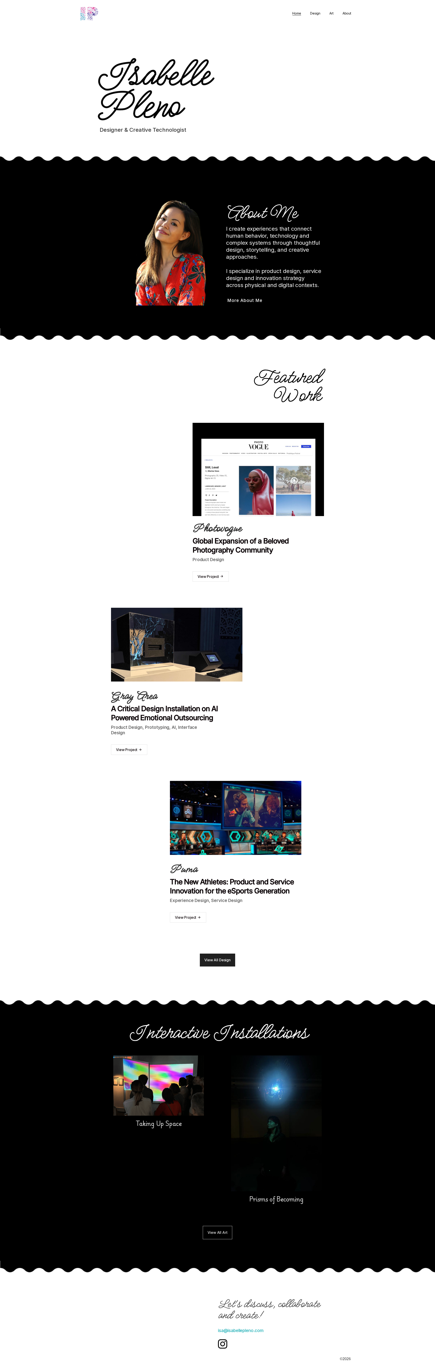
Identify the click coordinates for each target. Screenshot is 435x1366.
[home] (94, 13)
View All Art (217, 1232)
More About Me (244, 300)
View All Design (217, 960)
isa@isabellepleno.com (240, 1330)
